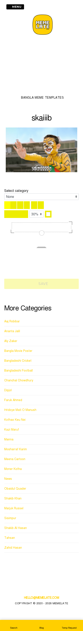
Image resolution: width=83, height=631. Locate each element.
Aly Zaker (10, 341)
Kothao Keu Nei (15, 420)
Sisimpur (10, 518)
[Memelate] (42, 35)
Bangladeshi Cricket (17, 361)
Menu (16, 6)
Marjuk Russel (13, 508)
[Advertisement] (42, 66)
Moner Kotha (13, 469)
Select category (16, 191)
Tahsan (9, 538)
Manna (8, 439)
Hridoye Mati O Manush (20, 410)
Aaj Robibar (12, 321)
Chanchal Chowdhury (18, 380)
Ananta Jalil (12, 331)
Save (43, 284)
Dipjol (8, 390)
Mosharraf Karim (15, 449)
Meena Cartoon (14, 459)
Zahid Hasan (13, 548)
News (8, 479)
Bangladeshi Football (18, 370)
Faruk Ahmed (13, 400)
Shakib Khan (12, 498)
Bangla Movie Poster (18, 351)
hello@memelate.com (41, 598)
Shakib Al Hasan (15, 528)
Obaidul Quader (15, 488)
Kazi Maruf (11, 429)
